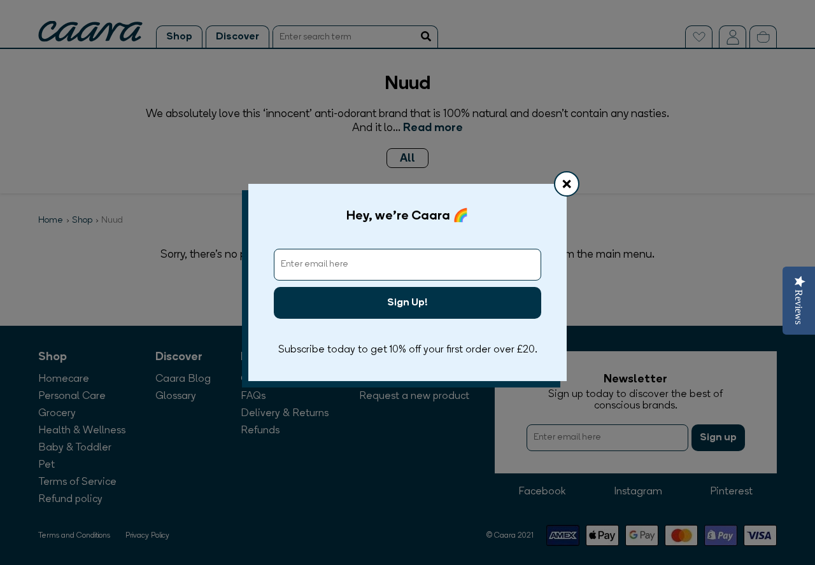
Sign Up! (407, 303)
